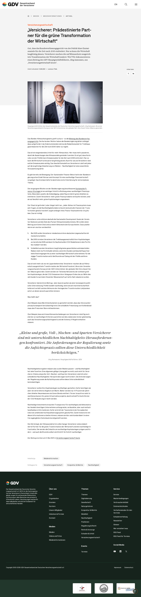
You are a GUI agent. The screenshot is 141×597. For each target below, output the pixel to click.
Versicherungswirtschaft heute (68, 438)
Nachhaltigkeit (93, 465)
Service (116, 494)
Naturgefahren (87, 506)
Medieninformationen (57, 540)
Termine (84, 552)
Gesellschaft (86, 502)
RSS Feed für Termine (121, 536)
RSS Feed (117, 532)
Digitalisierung (86, 498)
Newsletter (117, 520)
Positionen (85, 522)
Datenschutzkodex (120, 506)
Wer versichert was (120, 528)
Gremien (52, 502)
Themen (84, 494)
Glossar (116, 524)
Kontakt (52, 518)
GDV (50, 494)
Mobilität (84, 514)
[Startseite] (30, 16)
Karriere (52, 506)
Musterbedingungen (121, 498)
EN (115, 4)
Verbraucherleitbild (120, 502)
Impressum (117, 567)
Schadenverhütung (120, 517)
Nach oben (135, 591)
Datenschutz (128, 567)
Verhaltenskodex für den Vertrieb (122, 511)
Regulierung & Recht (88, 526)
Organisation (54, 498)
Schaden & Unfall (87, 533)
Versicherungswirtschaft (53, 465)
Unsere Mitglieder (55, 510)
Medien (52, 532)
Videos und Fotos (55, 536)
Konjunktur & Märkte (75, 465)
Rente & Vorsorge (88, 530)
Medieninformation (51, 458)
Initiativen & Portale (56, 514)
